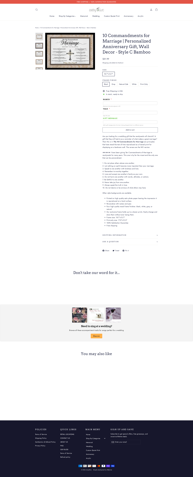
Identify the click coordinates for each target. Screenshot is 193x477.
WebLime (109, 470)
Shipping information (114, 235)
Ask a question (111, 241)
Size (105, 70)
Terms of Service (41, 434)
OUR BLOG (64, 449)
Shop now (96, 336)
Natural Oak (123, 84)
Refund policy (65, 457)
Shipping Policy (40, 438)
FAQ (61, 446)
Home (37, 28)
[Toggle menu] (104, 438)
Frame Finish (110, 80)
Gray (113, 84)
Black (106, 84)
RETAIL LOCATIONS (67, 434)
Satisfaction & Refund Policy (45, 442)
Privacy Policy (40, 446)
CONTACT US (65, 438)
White (134, 84)
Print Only (144, 84)
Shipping (105, 63)
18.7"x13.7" (108, 74)
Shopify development (99, 470)
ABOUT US (64, 442)
